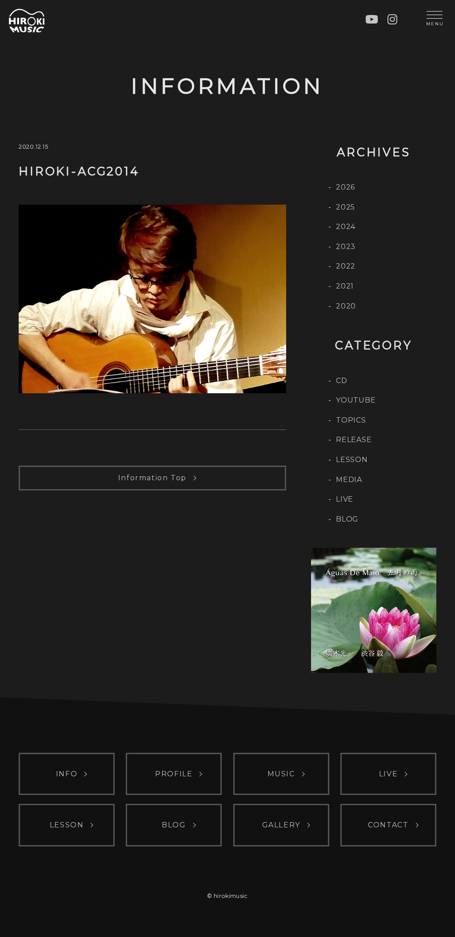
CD (341, 380)
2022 (345, 266)
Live (344, 499)
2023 (345, 246)
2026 (345, 187)
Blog (347, 519)
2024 (345, 226)
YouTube (356, 400)
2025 (345, 207)
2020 (346, 306)
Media (349, 479)
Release (354, 439)
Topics (351, 420)
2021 (345, 286)
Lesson (352, 459)
